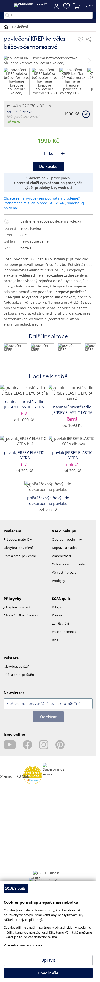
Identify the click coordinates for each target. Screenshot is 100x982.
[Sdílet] (88, 39)
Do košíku (48, 170)
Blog (55, 644)
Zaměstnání (60, 627)
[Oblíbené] (80, 39)
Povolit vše (48, 973)
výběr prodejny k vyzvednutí (48, 191)
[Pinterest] (60, 748)
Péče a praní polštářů (19, 678)
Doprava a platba (64, 551)
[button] (7, 60)
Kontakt (58, 619)
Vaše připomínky (64, 635)
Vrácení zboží (61, 560)
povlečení (20, 26)
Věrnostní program (65, 576)
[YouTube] (10, 748)
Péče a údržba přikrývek (21, 619)
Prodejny (58, 584)
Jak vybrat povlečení (18, 551)
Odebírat (48, 720)
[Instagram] (43, 748)
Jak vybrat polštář (16, 670)
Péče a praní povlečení (20, 560)
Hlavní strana (6, 27)
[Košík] (77, 6)
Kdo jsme (58, 611)
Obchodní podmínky (67, 543)
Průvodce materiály (18, 543)
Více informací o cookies (23, 945)
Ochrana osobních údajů (69, 568)
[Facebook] (27, 748)
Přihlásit (56, 6)
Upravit (48, 960)
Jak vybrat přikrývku (18, 611)
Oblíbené (66, 6)
